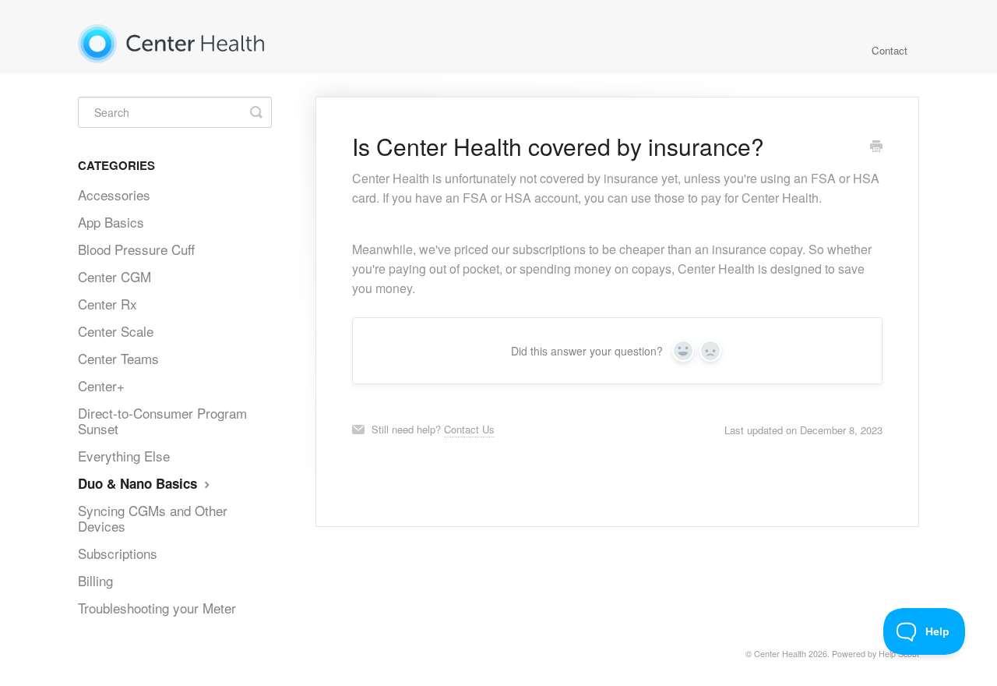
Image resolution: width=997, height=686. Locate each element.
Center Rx (107, 303)
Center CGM (114, 276)
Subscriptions (117, 553)
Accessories (114, 194)
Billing (95, 580)
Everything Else (124, 455)
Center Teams (118, 358)
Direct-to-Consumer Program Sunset (162, 420)
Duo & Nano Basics (139, 483)
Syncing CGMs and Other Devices (152, 518)
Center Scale (115, 331)
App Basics (111, 222)
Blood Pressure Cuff (136, 249)
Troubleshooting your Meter (157, 607)
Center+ (101, 385)
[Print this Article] (876, 147)
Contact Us (469, 429)
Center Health (780, 653)
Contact (889, 50)
